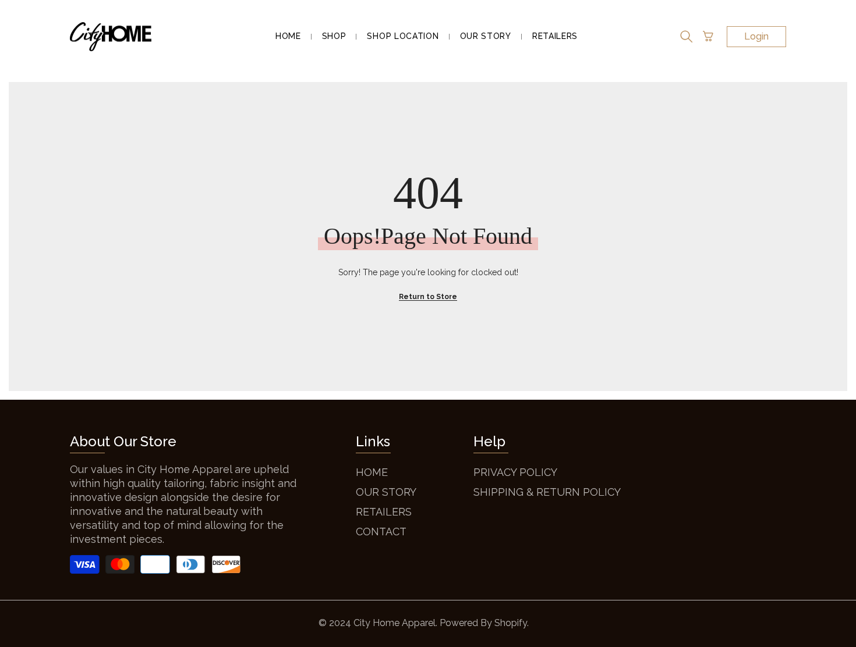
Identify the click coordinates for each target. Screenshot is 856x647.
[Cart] (708, 37)
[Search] (686, 36)
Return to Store (428, 297)
